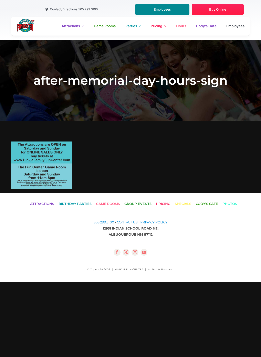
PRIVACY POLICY (153, 222)
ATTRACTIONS (42, 204)
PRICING (163, 204)
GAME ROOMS (108, 204)
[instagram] (135, 252)
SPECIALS (183, 204)
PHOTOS (229, 204)
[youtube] (143, 252)
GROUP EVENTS (138, 204)
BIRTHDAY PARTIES (75, 204)
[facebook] (117, 252)
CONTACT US (127, 222)
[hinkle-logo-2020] (26, 20)
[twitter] (126, 252)
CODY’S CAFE (207, 204)
